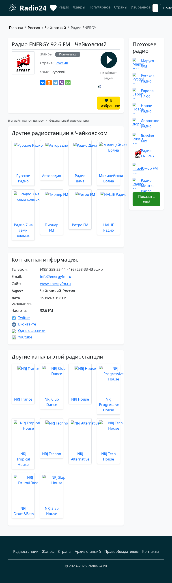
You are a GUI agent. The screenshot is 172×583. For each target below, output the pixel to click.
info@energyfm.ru (55, 276)
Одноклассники (31, 330)
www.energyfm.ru (55, 283)
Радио (63, 7)
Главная (16, 27)
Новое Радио (146, 108)
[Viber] (61, 82)
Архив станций (88, 551)
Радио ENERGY (148, 153)
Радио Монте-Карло (147, 186)
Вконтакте (27, 324)
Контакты (150, 551)
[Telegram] (55, 82)
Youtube (25, 337)
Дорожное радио (150, 123)
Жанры (79, 7)
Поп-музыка (67, 54)
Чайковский (55, 27)
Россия (34, 27)
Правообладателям (121, 551)
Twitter (24, 317)
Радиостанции (26, 551)
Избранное (140, 7)
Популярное (99, 7)
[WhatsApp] (68, 82)
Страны (120, 7)
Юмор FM (149, 168)
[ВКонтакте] (42, 82)
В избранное (110, 103)
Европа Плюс (147, 93)
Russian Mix (147, 138)
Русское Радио (148, 78)
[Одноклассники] (49, 82)
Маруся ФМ (147, 63)
